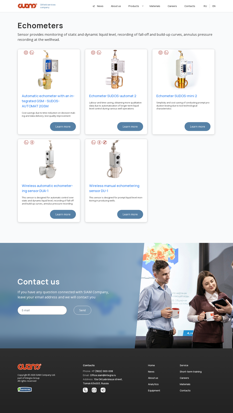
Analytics (153, 384)
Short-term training (191, 371)
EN (214, 6)
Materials (155, 6)
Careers (172, 6)
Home (151, 365)
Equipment (154, 390)
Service (184, 365)
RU (205, 6)
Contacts (189, 6)
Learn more (62, 126)
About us (116, 6)
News (100, 6)
